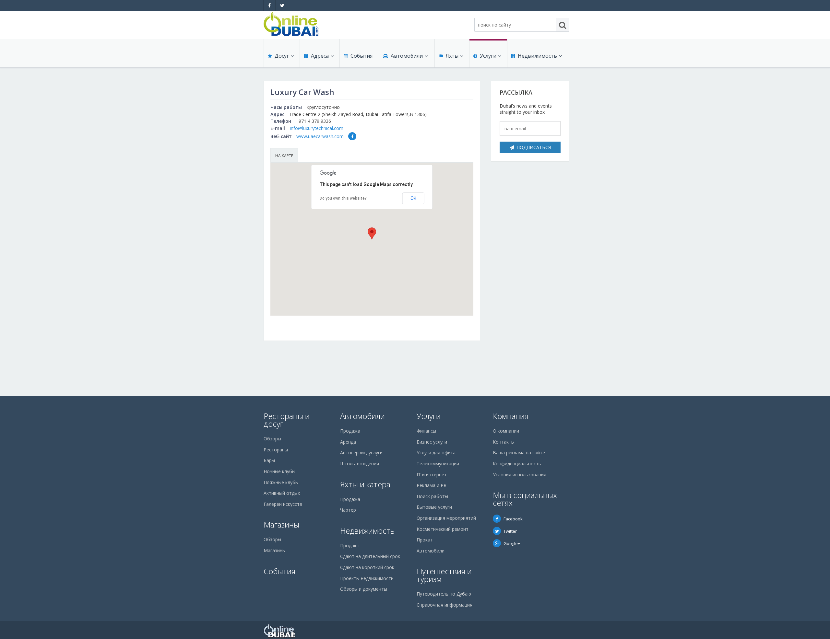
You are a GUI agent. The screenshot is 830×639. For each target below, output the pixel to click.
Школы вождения (359, 463)
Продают (350, 545)
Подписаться (533, 147)
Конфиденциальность (517, 463)
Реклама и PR (431, 485)
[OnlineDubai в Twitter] (282, 5)
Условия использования (519, 474)
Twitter (510, 531)
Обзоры (272, 439)
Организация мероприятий (446, 518)
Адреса (320, 55)
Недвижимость (537, 55)
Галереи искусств (283, 504)
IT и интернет (432, 474)
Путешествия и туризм (444, 575)
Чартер (348, 510)
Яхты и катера (365, 484)
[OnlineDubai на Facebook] (269, 5)
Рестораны (276, 450)
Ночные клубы (279, 471)
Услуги (488, 55)
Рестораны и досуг (287, 420)
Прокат (425, 540)
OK (413, 198)
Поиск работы (432, 496)
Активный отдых (282, 493)
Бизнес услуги (432, 442)
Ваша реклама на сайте (519, 452)
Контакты (504, 442)
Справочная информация (444, 605)
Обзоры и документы (363, 589)
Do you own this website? (343, 198)
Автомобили (407, 55)
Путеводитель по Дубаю (444, 594)
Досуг (282, 55)
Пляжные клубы (281, 482)
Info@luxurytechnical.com (316, 128)
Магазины (281, 524)
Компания (510, 416)
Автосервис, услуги (361, 452)
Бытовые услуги (434, 507)
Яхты (452, 55)
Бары (269, 460)
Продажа (350, 431)
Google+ (512, 543)
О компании (506, 431)
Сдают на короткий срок (367, 567)
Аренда (348, 442)
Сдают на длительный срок (370, 556)
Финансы (426, 431)
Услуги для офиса (436, 452)
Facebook (513, 519)
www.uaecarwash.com (320, 136)
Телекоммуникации (438, 463)
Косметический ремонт (442, 529)
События (361, 55)
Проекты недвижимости (367, 578)
